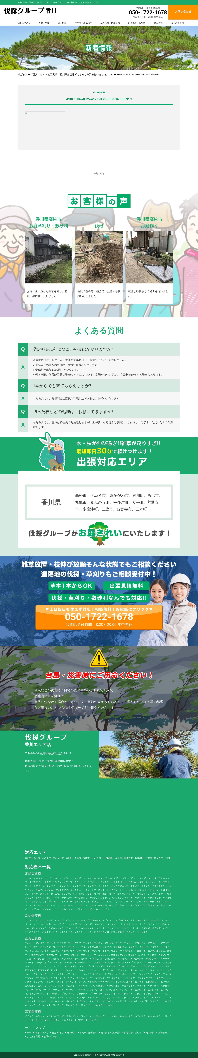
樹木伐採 (62, 22)
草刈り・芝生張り (83, 22)
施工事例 (158, 22)
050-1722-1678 (148, 12)
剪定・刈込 (44, 22)
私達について (23, 22)
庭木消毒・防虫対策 (110, 22)
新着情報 (162, 1032)
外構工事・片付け (136, 22)
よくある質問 (177, 22)
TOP (29, 1032)
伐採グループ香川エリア (95, 1055)
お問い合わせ (50, 1036)
